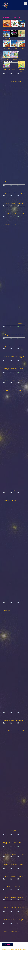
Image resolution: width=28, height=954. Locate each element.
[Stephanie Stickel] (5, 5)
